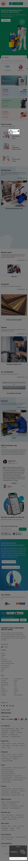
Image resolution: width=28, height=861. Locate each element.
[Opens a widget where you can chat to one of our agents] (18, 852)
